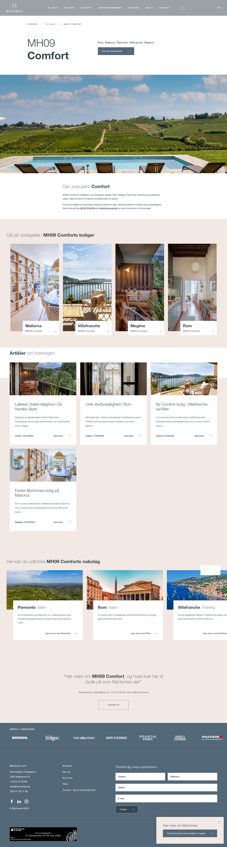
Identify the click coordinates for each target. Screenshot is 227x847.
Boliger (69, 8)
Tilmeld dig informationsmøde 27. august (186, 833)
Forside (32, 24)
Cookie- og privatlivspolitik (79, 790)
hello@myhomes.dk (20, 786)
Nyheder (133, 8)
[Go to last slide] (205, 570)
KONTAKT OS (113, 705)
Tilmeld (122, 809)
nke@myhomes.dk (108, 208)
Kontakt (165, 8)
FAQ (65, 784)
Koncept (86, 8)
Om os (149, 8)
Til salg (53, 8)
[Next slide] (215, 570)
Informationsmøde (110, 8)
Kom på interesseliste (112, 51)
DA (218, 8)
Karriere (68, 778)
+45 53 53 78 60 (18, 781)
